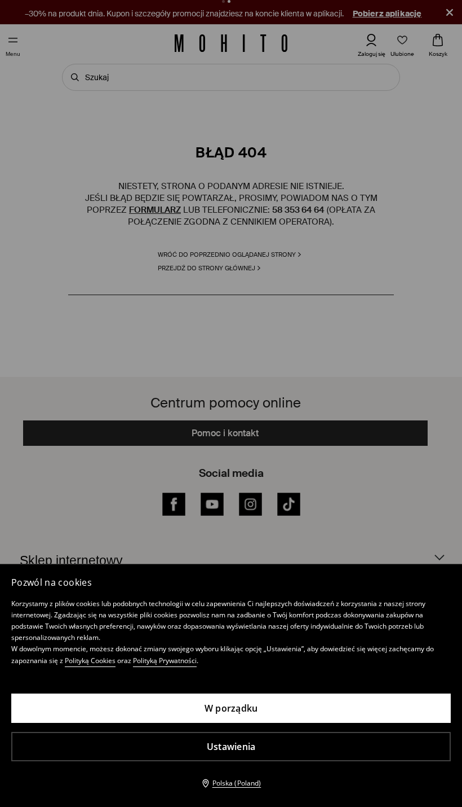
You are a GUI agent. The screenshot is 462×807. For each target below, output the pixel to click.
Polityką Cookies (90, 660)
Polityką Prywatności (165, 660)
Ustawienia (231, 746)
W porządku (231, 708)
